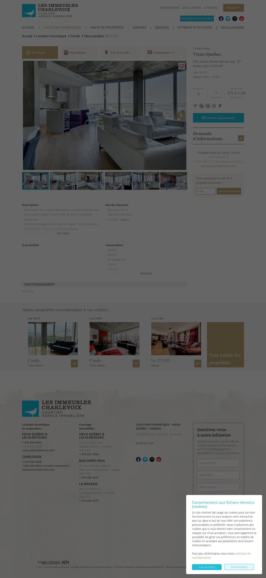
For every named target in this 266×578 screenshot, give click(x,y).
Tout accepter (206, 567)
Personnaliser (239, 567)
